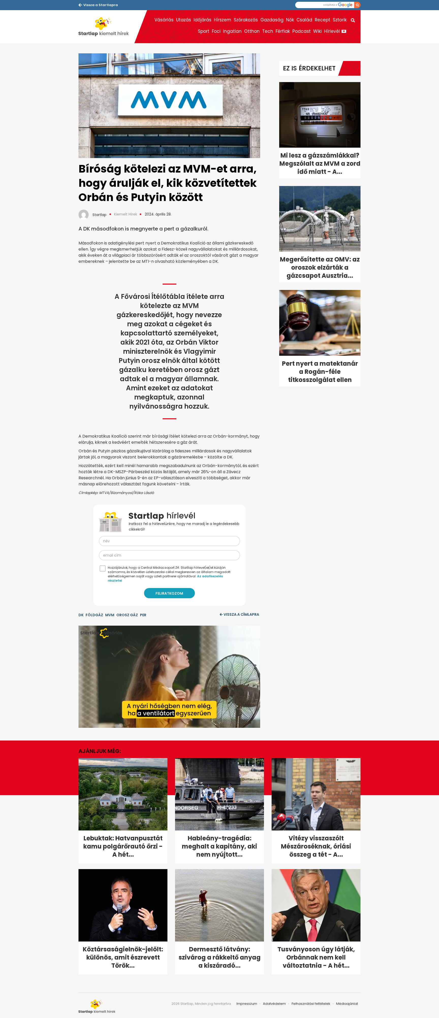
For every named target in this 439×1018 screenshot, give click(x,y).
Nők (290, 20)
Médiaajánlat (347, 1003)
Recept (322, 20)
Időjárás (202, 20)
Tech (267, 31)
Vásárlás (164, 20)
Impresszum (247, 1003)
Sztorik (340, 20)
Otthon (252, 31)
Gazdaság (272, 20)
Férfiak (283, 31)
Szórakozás (246, 20)
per (143, 615)
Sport (203, 31)
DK (81, 615)
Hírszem (222, 20)
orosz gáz (127, 615)
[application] (169, 677)
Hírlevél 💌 (335, 31)
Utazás (183, 20)
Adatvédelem (274, 1003)
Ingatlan (232, 31)
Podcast (301, 31)
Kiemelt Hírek (125, 214)
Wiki (317, 31)
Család (304, 20)
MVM (109, 615)
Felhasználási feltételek (311, 1003)
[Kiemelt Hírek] (106, 26)
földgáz (94, 615)
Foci (216, 31)
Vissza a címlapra (241, 614)
